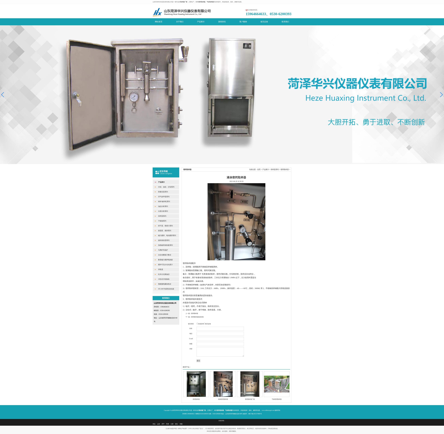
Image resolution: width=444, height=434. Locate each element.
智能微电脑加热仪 (164, 284)
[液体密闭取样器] (223, 384)
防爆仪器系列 (163, 192)
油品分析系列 (163, 206)
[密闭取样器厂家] (250, 384)
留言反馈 (264, 22)
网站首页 (158, 22)
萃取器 (160, 269)
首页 (259, 169)
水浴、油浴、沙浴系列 (166, 187)
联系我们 (285, 22)
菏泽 (167, 424)
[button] (441, 94)
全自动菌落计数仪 (164, 255)
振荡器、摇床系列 (164, 231)
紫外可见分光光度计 (165, 264)
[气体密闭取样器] (277, 384)
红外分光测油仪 (164, 274)
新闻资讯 (222, 22)
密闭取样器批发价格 (197, 317)
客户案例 (243, 22)
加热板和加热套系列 (165, 245)
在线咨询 (201, 324)
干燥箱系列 (162, 221)
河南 (181, 424)
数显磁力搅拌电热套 (165, 260)
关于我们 (179, 22)
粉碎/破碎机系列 (164, 201)
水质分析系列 (163, 211)
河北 (154, 424)
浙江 (176, 424)
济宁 (163, 424)
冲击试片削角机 (164, 279)
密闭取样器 (285, 169)
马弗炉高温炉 (163, 250)
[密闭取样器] (196, 384)
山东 (158, 424)
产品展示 (201, 22)
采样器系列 (162, 216)
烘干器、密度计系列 (165, 226)
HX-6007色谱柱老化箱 (166, 289)
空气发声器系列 (164, 197)
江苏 (172, 424)
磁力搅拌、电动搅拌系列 (167, 235)
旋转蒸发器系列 (164, 240)
